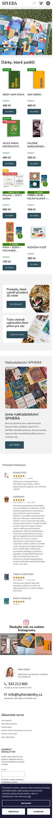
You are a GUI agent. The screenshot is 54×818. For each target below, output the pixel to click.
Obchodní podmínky (9, 724)
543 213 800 (18, 684)
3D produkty (16, 304)
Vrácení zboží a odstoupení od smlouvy (16, 730)
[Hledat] (34, 3)
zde (29, 796)
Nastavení (26, 803)
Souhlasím (39, 811)
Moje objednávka (8, 737)
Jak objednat (6, 720)
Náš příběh (14, 445)
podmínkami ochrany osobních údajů (9, 783)
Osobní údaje (6, 727)
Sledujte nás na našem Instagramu (26, 628)
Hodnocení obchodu (9, 734)
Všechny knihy (17, 334)
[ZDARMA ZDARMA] (38, 180)
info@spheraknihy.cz (25, 694)
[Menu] (48, 3)
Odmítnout (13, 811)
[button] (4, 32)
